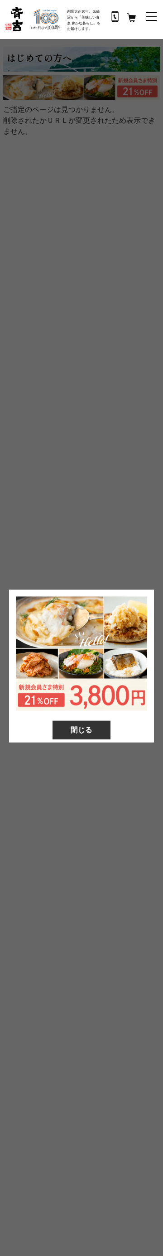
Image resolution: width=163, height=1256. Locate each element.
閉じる (81, 729)
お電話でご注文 (115, 16)
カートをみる (131, 17)
